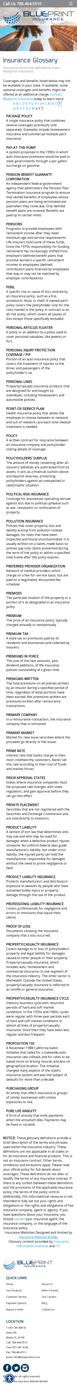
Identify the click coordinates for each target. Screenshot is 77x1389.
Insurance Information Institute (42, 1243)
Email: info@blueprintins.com (23, 1357)
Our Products (14, 1290)
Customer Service (16, 1297)
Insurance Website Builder (38, 1237)
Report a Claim (14, 1309)
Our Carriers (49, 1297)
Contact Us (48, 1309)
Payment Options (16, 1303)
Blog (44, 1303)
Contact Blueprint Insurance (32, 96)
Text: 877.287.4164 (17, 1347)
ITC (58, 1246)
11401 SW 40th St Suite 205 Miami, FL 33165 (16, 1332)
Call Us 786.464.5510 (22, 3)
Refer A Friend (50, 1290)
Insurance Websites (20, 1232)
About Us (47, 1284)
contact (19, 1219)
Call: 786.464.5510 (16, 1342)
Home (9, 1284)
